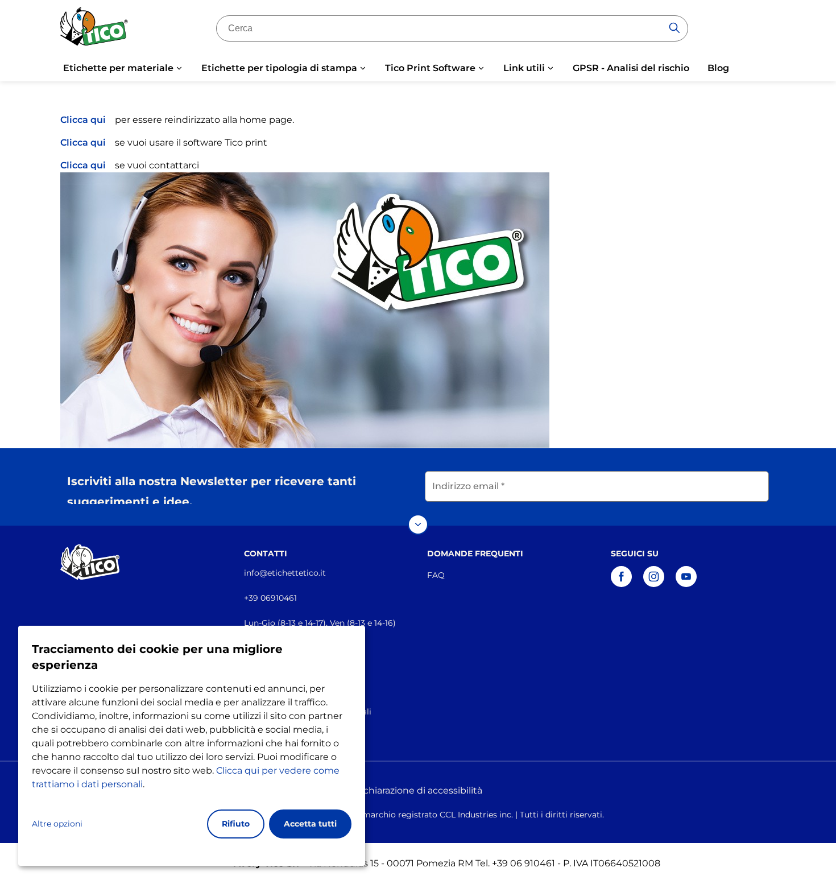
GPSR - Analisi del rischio (631, 68)
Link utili (524, 68)
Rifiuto (236, 824)
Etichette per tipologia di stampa (279, 68)
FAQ (436, 575)
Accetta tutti (310, 824)
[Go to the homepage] (94, 30)
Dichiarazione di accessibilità (418, 790)
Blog (718, 68)
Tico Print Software (430, 68)
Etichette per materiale (118, 68)
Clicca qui (83, 119)
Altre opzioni (57, 824)
